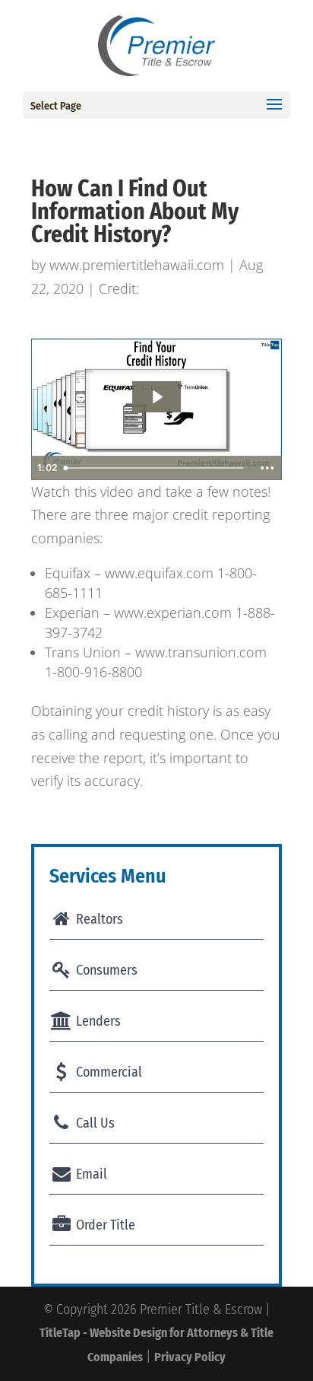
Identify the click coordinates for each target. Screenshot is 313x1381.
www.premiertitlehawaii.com (136, 265)
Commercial (107, 1072)
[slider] (155, 468)
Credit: (119, 288)
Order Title (104, 1225)
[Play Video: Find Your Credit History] (156, 396)
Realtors (98, 919)
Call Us (94, 1123)
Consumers (105, 970)
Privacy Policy (190, 1357)
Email (90, 1174)
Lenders (97, 1021)
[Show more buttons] (267, 468)
